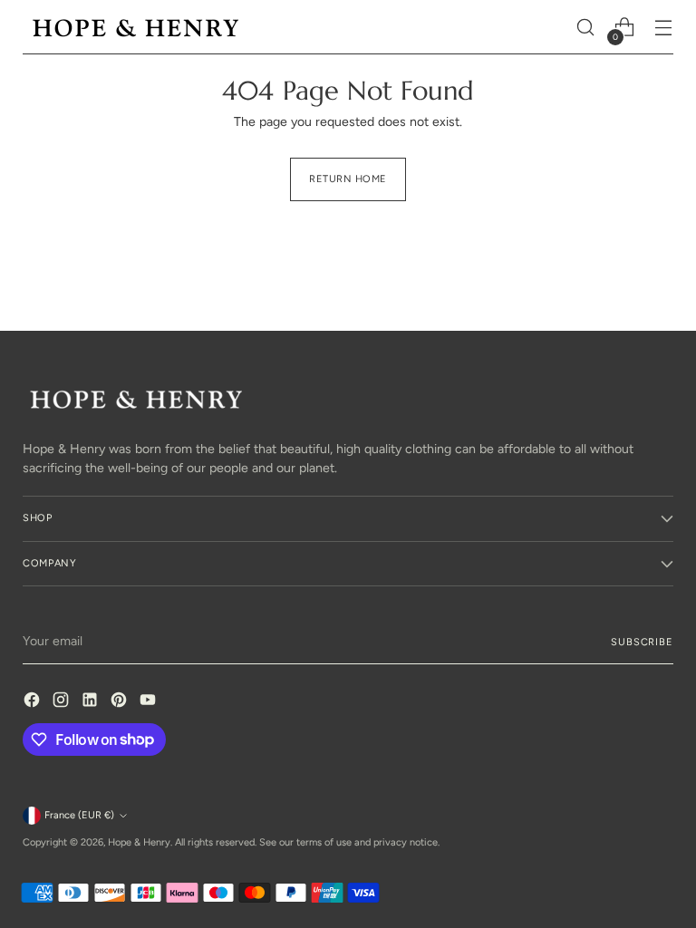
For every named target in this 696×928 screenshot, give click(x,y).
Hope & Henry (139, 842)
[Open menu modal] (663, 27)
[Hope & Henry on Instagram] (62, 702)
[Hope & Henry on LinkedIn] (91, 702)
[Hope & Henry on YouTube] (149, 702)
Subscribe (641, 642)
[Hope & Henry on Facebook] (33, 702)
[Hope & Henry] (136, 27)
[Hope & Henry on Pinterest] (120, 702)
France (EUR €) (79, 815)
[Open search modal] (585, 27)
